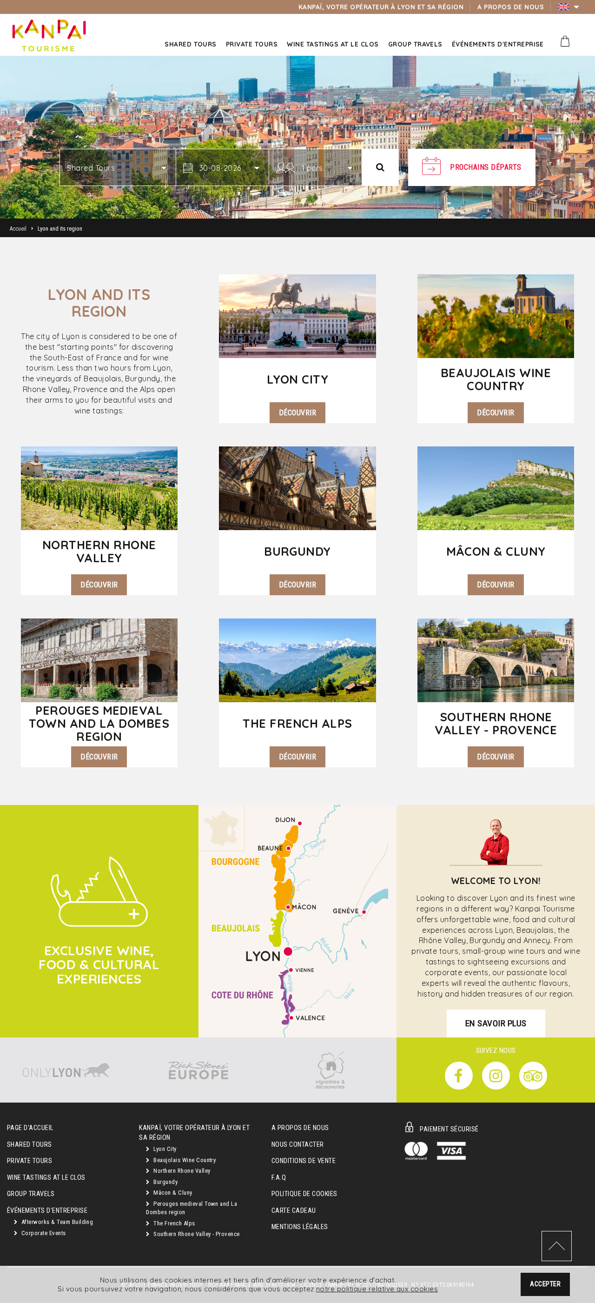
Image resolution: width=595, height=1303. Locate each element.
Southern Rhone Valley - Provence (196, 1233)
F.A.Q (278, 1178)
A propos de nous (300, 1128)
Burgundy (165, 1181)
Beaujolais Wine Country (184, 1160)
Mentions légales (299, 1227)
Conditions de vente (303, 1161)
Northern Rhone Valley (181, 1170)
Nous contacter (297, 1145)
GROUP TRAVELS (30, 1194)
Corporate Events (43, 1233)
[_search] (380, 167)
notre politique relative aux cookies (377, 1288)
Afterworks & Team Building (56, 1221)
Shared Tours (29, 1145)
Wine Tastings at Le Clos (46, 1178)
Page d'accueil (30, 1128)
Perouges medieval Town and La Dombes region (191, 1208)
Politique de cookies (304, 1194)
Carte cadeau (293, 1211)
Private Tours (29, 1161)
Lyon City (164, 1148)
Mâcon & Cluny (172, 1192)
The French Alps (173, 1223)
